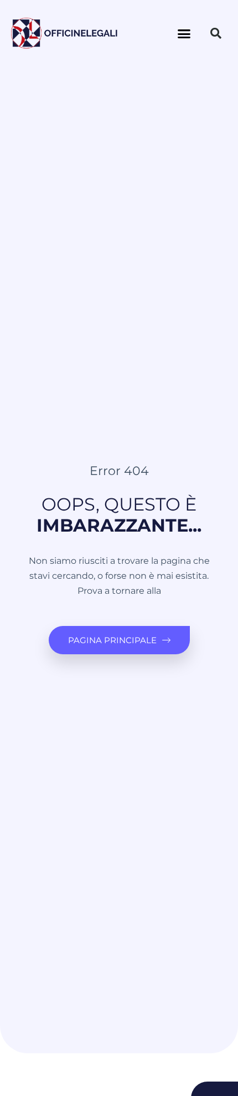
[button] (184, 33)
